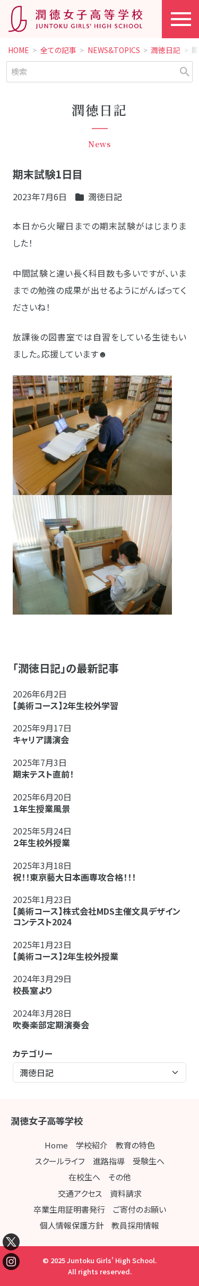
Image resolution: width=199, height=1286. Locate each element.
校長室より (33, 990)
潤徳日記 (165, 50)
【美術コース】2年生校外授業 (65, 956)
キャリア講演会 (41, 739)
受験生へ (149, 1161)
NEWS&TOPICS (114, 50)
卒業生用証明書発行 (69, 1209)
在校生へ (84, 1177)
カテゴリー (33, 1053)
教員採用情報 (135, 1225)
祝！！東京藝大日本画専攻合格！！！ (74, 877)
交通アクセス (80, 1193)
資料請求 (126, 1193)
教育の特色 (135, 1145)
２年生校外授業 (46, 842)
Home (56, 1145)
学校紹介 (92, 1145)
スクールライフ (60, 1161)
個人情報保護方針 (71, 1225)
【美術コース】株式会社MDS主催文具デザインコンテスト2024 (96, 916)
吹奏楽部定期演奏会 (51, 1024)
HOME (18, 50)
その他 (119, 1177)
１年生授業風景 (41, 808)
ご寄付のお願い (139, 1209)
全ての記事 (58, 50)
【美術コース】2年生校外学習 (70, 705)
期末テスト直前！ (43, 774)
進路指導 (109, 1161)
